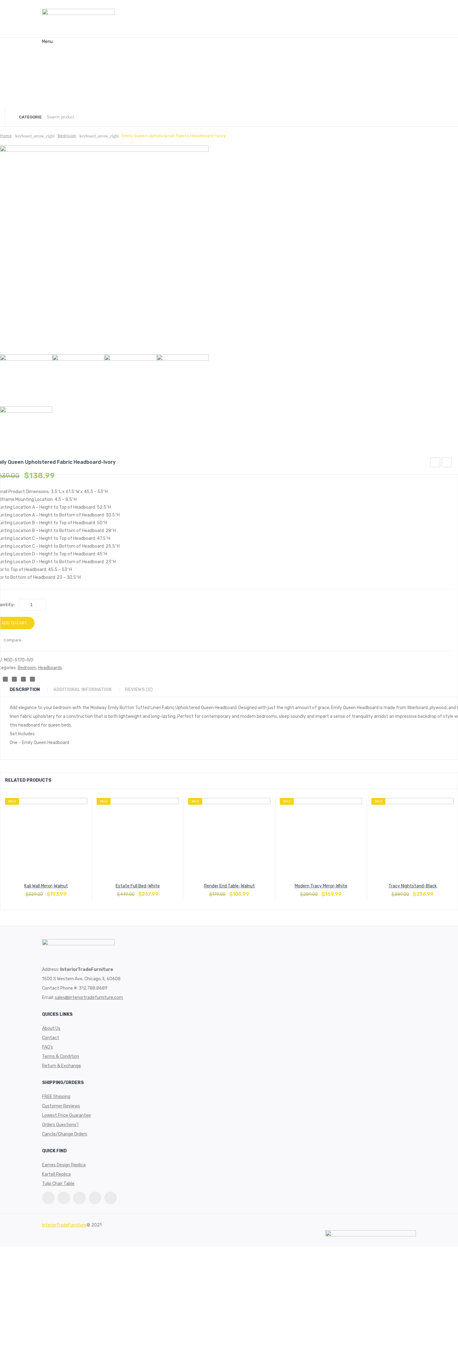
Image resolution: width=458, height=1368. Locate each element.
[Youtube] (95, 1198)
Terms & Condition (60, 1056)
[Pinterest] (64, 1198)
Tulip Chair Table (58, 1183)
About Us (51, 60)
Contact (50, 71)
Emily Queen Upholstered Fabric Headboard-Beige (435, 463)
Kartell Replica (56, 1174)
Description (25, 689)
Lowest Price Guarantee (66, 1115)
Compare (46, 891)
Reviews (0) (139, 689)
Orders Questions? (60, 1124)
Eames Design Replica (64, 1165)
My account (54, 104)
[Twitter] (48, 1198)
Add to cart (31, 891)
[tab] (28, 690)
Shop (47, 93)
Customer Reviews (61, 1106)
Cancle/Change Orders (64, 1134)
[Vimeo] (110, 1198)
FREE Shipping (56, 1096)
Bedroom (67, 135)
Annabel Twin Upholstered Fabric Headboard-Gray (447, 463)
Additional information (82, 689)
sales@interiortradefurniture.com (89, 997)
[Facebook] (79, 1198)
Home (48, 49)
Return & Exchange (61, 1065)
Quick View (61, 891)
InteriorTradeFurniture (64, 1225)
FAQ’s (47, 82)
